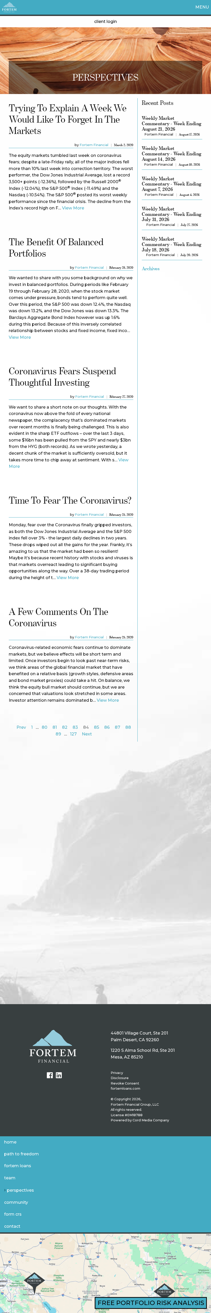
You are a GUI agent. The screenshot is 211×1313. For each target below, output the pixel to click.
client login (105, 21)
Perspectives (20, 1190)
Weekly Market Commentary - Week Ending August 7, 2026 (171, 184)
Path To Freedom (21, 1153)
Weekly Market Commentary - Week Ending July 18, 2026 (171, 244)
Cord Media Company (151, 1120)
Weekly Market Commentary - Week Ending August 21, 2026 (171, 123)
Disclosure (120, 1078)
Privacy (117, 1073)
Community (16, 1202)
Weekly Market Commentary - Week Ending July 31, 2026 (171, 214)
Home (10, 1142)
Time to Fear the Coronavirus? (70, 500)
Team (9, 1177)
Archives (151, 268)
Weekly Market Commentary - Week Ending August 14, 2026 (171, 154)
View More (73, 208)
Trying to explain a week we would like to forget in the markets (68, 119)
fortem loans (17, 1165)
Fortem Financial (94, 145)
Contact (12, 1226)
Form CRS (13, 1214)
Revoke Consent (125, 1083)
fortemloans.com (125, 1088)
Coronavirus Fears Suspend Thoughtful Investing (62, 376)
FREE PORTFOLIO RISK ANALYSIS (151, 1303)
